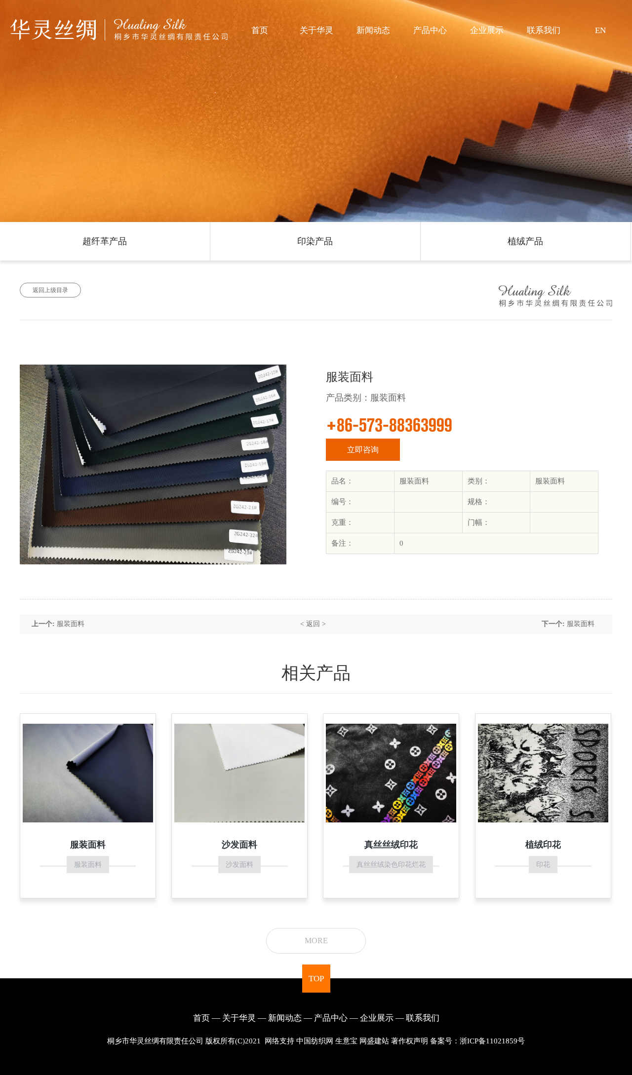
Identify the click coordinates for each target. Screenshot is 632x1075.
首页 (259, 30)
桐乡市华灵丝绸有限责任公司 (155, 1041)
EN (600, 30)
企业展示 (487, 30)
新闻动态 (373, 30)
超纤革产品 (104, 241)
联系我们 (543, 30)
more (316, 940)
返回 (313, 624)
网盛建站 (374, 1041)
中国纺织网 (314, 1041)
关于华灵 (316, 30)
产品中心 (430, 30)
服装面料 (70, 624)
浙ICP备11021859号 (492, 1041)
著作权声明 (409, 1041)
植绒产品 (525, 241)
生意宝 (346, 1041)
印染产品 (315, 241)
